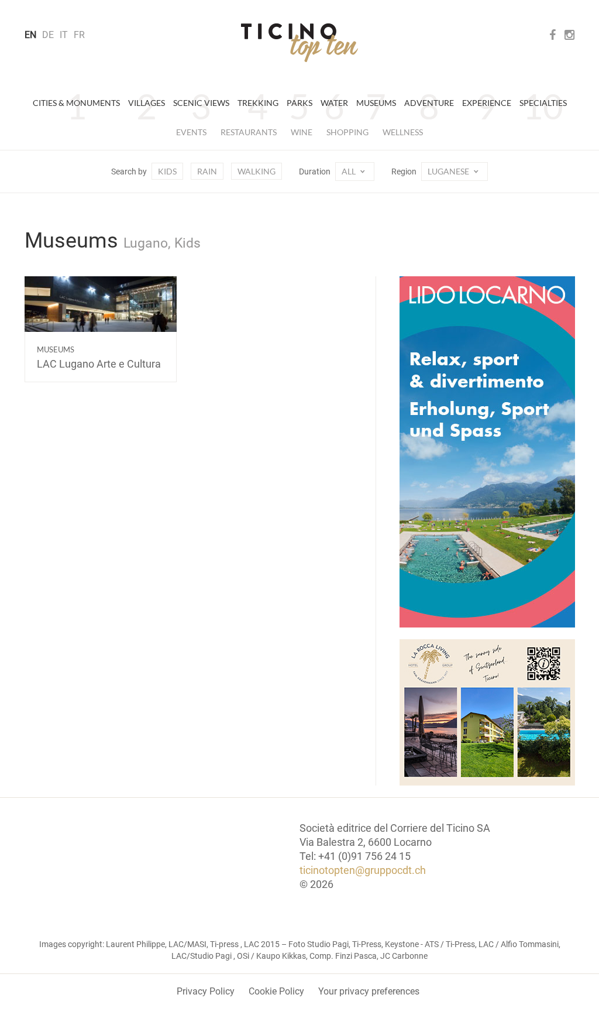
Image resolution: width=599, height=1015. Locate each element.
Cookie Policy (276, 991)
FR (79, 34)
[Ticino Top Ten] (299, 42)
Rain (207, 171)
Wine (301, 132)
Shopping (347, 132)
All (349, 171)
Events (191, 132)
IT (64, 34)
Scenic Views (201, 103)
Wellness (403, 132)
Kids (167, 171)
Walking (256, 171)
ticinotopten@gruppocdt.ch (363, 870)
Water (334, 103)
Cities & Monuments (76, 103)
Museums (376, 103)
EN (30, 34)
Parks (299, 103)
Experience (486, 103)
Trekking (257, 103)
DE (48, 34)
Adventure (429, 103)
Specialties (543, 103)
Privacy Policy (206, 991)
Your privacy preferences (368, 991)
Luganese (449, 171)
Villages (146, 103)
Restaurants (249, 132)
